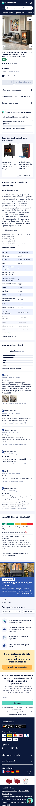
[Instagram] (12, 748)
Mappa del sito (23, 791)
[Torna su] (28, 771)
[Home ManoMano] (12, 2)
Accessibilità (6, 805)
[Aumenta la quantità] (12, 82)
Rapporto (24, 802)
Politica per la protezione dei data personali (17, 797)
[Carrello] (30, 2)
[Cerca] (7, 7)
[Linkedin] (3, 748)
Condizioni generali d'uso (20, 799)
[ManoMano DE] (12, 771)
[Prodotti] (3, 8)
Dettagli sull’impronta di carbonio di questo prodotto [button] (15, 554)
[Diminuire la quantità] (4, 82)
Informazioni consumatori (10, 802)
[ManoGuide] (29, 801)
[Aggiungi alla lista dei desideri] (31, 46)
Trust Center (6, 799)
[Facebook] (8, 748)
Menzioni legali (7, 794)
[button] (10, 256)
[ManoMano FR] (3, 771)
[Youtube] (17, 748)
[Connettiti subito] (26, 2)
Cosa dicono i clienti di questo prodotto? (13, 123)
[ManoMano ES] (17, 771)
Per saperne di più (20, 714)
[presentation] (30, 554)
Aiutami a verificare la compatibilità (15, 117)
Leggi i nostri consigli (23, 594)
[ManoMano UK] (8, 771)
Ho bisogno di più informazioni (14, 128)
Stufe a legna (7, 602)
